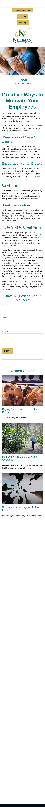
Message (5, 331)
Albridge (22, 16)
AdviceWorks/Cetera (22, 10)
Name (4, 304)
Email (4, 318)
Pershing (22, 23)
